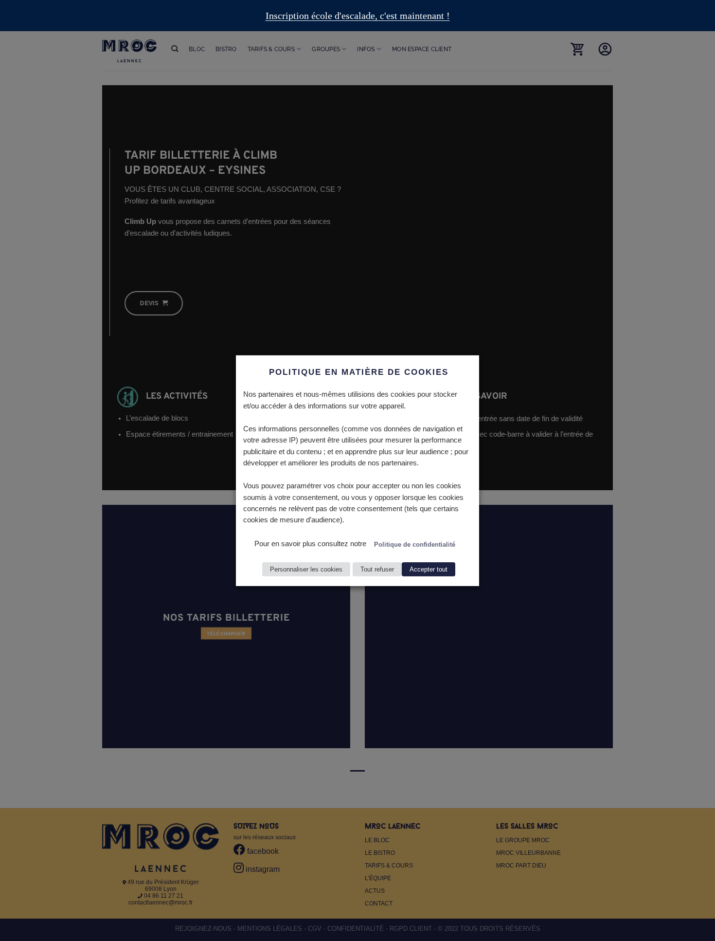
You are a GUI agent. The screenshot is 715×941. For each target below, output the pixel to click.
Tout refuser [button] (377, 569)
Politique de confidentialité (414, 544)
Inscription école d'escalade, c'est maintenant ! (358, 15)
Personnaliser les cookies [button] (306, 569)
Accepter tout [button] (428, 569)
